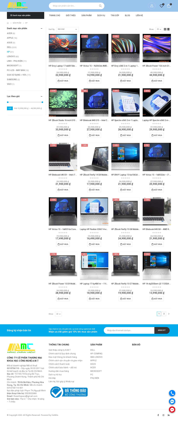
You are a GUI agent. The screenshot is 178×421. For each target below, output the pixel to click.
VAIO (9, 84)
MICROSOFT (13, 65)
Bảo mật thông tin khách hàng (63, 357)
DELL (9, 47)
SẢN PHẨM (86, 15)
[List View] (168, 29)
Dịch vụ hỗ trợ (55, 374)
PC (91, 374)
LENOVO (11, 56)
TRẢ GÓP (115, 15)
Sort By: (52, 29)
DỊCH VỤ (101, 15)
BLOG (127, 15)
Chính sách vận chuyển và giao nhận (65, 360)
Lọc (9, 108)
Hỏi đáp (52, 378)
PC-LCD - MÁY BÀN (16, 70)
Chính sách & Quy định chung (62, 354)
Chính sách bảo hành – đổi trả (63, 367)
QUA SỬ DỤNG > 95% (17, 75)
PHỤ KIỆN (94, 378)
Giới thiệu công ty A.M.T (60, 350)
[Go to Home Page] (8, 23)
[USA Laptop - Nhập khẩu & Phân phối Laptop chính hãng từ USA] (17, 6)
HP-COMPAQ (96, 354)
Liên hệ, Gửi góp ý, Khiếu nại (61, 381)
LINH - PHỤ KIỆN (15, 61)
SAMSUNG (12, 79)
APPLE (10, 38)
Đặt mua (64, 81)
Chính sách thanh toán (59, 364)
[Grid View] (165, 29)
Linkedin (169, 415)
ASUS (9, 43)
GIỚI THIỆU (71, 15)
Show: (151, 29)
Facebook (158, 415)
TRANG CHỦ (54, 15)
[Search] (100, 6)
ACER (9, 33)
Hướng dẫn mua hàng (59, 371)
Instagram (163, 415)
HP (8, 52)
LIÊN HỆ (139, 15)
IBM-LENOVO (96, 357)
